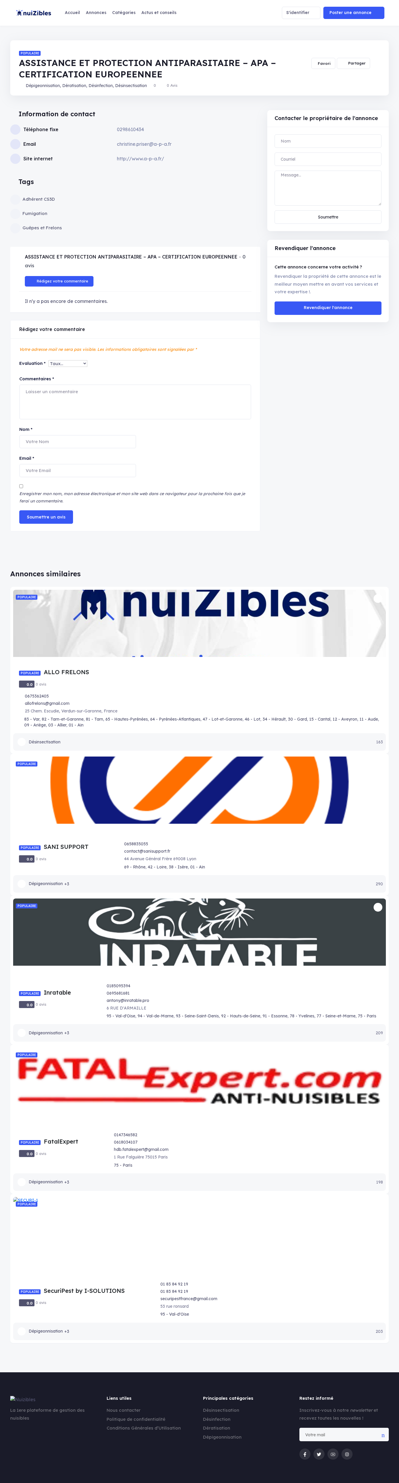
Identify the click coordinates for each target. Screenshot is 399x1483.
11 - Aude (369, 719)
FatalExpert (61, 1141)
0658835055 (136, 844)
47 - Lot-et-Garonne (222, 719)
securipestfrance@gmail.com (188, 1299)
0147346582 (125, 1135)
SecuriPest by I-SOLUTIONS (84, 1290)
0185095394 (118, 986)
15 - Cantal (319, 719)
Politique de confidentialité (136, 1419)
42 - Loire (157, 867)
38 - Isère (178, 867)
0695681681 (118, 993)
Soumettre (328, 217)
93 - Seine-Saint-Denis (197, 1016)
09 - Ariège (35, 725)
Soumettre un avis (46, 517)
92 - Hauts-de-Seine (240, 1016)
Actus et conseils (158, 12)
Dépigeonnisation (43, 85)
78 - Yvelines (302, 1016)
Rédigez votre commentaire (62, 281)
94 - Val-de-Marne (156, 1016)
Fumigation (34, 213)
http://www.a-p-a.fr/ (140, 159)
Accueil (72, 12)
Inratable (57, 992)
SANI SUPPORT (66, 846)
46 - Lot (252, 719)
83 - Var (31, 719)
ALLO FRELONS (66, 672)
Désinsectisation (131, 85)
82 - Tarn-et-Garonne (63, 719)
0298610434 (130, 129)
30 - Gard (297, 719)
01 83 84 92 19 (174, 1284)
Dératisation (74, 85)
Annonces (96, 12)
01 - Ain (76, 725)
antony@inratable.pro (128, 1000)
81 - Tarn (94, 719)
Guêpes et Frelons (42, 227)
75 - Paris (367, 1016)
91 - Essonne (275, 1016)
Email (26, 458)
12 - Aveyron (345, 719)
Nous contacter (123, 1410)
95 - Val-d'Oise (121, 1016)
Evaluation (32, 363)
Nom (25, 429)
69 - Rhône (134, 867)
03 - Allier (57, 725)
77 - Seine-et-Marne (336, 1016)
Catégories (124, 12)
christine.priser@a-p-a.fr (144, 144)
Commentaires (36, 378)
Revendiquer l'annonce (328, 307)
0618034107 (126, 1142)
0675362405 (37, 696)
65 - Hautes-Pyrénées (126, 719)
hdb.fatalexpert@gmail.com (141, 1149)
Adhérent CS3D (38, 199)
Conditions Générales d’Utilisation (144, 1428)
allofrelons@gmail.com (47, 703)
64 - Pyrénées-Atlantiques (175, 719)
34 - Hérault (274, 719)
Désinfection (101, 85)
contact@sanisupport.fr (147, 851)
